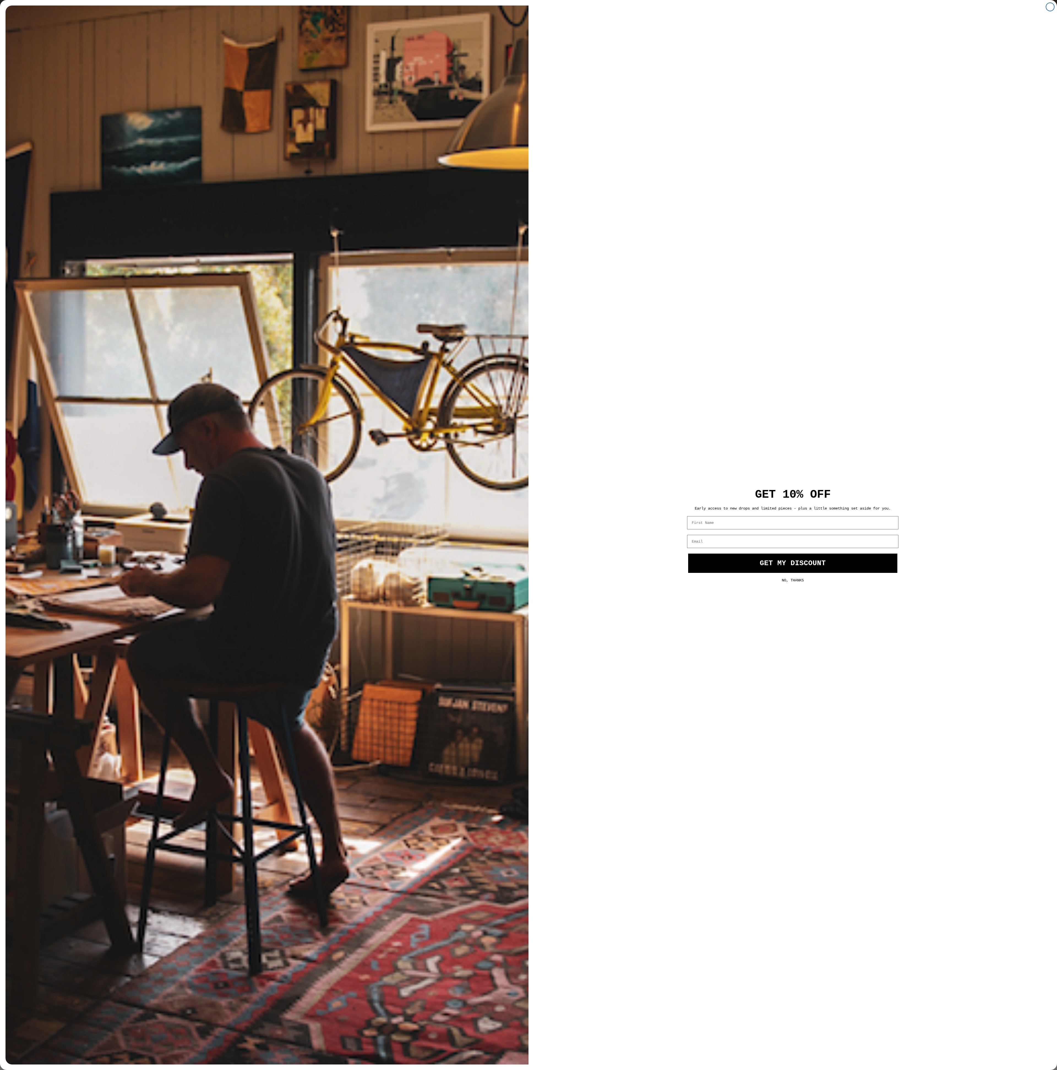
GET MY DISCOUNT (793, 563)
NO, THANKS (793, 579)
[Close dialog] (1050, 7)
